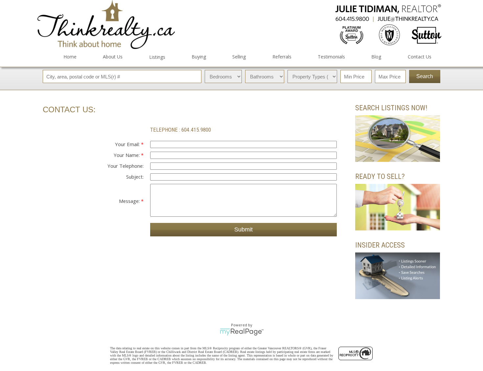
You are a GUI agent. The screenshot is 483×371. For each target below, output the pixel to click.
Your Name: (127, 155)
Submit (243, 229)
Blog (376, 57)
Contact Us (419, 57)
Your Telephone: (125, 166)
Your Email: (128, 144)
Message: (130, 201)
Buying (199, 57)
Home (70, 57)
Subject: (135, 176)
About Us (113, 57)
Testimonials (331, 57)
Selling (239, 57)
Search (424, 76)
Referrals (281, 57)
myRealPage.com (241, 332)
